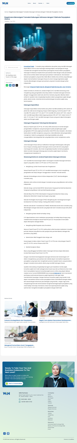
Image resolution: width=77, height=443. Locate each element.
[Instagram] (4, 433)
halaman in (57, 273)
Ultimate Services (52, 407)
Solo (49, 416)
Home (29, 3)
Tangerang (50, 415)
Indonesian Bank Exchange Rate (56, 424)
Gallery (49, 401)
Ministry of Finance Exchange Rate (56, 425)
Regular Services (52, 409)
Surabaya (50, 418)
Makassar (50, 419)
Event (49, 429)
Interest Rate (51, 427)
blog (38, 15)
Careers (50, 403)
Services (40, 3)
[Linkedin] (8, 433)
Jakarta (50, 413)
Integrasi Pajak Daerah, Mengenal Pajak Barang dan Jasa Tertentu (50, 87)
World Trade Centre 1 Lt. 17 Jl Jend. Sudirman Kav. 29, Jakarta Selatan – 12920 (31, 395)
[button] (7, 85)
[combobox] (13, 67)
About (34, 3)
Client (47, 3)
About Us (50, 396)
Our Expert (50, 398)
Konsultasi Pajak (29, 66)
